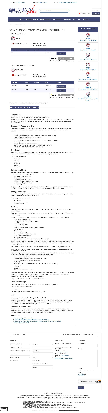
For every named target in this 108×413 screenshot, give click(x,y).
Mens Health (17, 24)
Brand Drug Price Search (16, 347)
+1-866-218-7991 (42, 2)
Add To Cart (61, 53)
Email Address (82, 343)
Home (20, 19)
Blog (79, 19)
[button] (4, 409)
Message (80, 348)
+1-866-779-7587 (20, 2)
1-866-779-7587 (63, 352)
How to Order (57, 19)
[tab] (15, 107)
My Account (95, 10)
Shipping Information (15, 357)
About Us (35, 344)
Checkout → (96, 13)
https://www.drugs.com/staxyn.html (23, 318)
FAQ (74, 19)
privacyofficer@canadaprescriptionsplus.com (69, 410)
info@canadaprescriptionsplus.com (68, 2)
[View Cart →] (79, 13)
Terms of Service (81, 375)
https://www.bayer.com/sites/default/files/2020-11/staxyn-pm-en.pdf (31, 319)
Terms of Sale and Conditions (40, 364)
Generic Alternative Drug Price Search (19, 350)
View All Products (45, 19)
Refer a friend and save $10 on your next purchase (79, 334)
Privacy (34, 357)
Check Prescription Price (31, 19)
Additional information (29, 107)
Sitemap (35, 367)
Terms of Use (36, 360)
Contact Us (86, 19)
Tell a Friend (36, 354)
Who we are (67, 19)
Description (14, 107)
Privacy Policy (81, 374)
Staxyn (23, 24)
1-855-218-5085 (64, 355)
